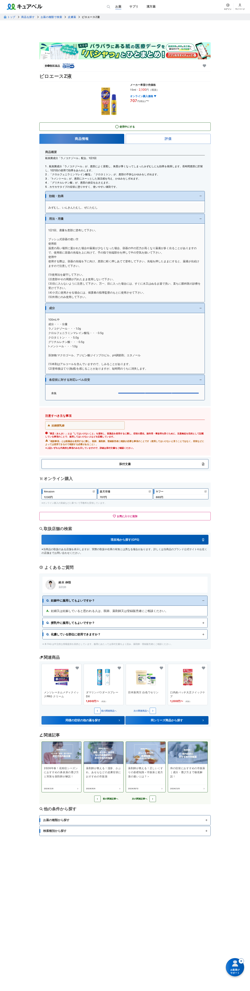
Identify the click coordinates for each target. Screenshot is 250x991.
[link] (69, 493)
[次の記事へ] (153, 799)
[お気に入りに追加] (204, 65)
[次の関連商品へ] (153, 711)
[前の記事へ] (97, 799)
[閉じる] (241, 961)
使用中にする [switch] (127, 126)
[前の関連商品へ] (97, 711)
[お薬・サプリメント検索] (109, 7)
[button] (125, 196)
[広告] (125, 50)
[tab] (81, 139)
